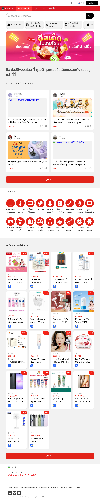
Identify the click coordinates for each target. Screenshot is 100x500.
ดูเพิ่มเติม (50, 179)
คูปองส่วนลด (39, 8)
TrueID (7, 3)
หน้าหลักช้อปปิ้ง (24, 8)
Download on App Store (15, 481)
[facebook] (10, 493)
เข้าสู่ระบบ (92, 3)
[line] (19, 493)
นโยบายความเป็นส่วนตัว (48, 487)
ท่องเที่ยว (52, 8)
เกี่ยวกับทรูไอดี (13, 487)
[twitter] (14, 493)
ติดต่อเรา (77, 487)
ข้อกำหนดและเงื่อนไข (29, 487)
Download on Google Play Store (33, 481)
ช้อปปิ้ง (8, 9)
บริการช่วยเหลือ (66, 487)
